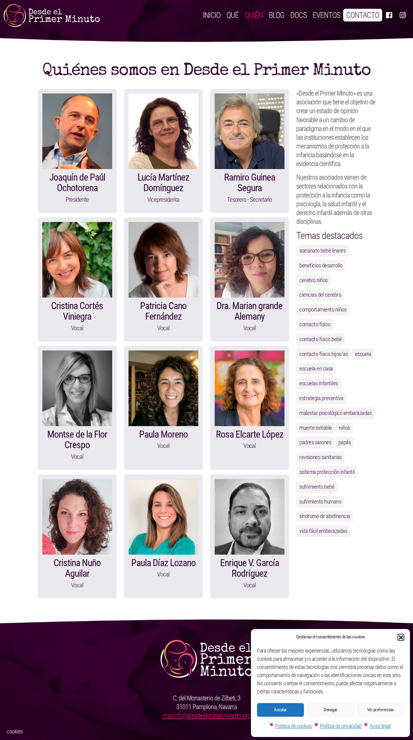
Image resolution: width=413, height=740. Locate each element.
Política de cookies (293, 726)
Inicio (211, 15)
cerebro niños (313, 280)
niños (344, 427)
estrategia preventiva (321, 398)
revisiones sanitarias (320, 457)
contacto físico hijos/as (323, 353)
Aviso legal (380, 726)
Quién (254, 15)
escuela (363, 353)
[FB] (389, 15)
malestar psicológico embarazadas (335, 412)
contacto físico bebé (320, 339)
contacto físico (314, 324)
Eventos (326, 15)
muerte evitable (315, 427)
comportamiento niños (322, 309)
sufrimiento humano (320, 501)
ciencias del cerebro (320, 294)
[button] (401, 637)
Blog (276, 15)
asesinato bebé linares (322, 250)
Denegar (330, 709)
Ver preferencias (380, 709)
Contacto (362, 15)
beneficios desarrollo (321, 265)
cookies (15, 731)
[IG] (402, 15)
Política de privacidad (341, 726)
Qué (232, 15)
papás (344, 442)
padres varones (315, 442)
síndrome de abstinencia (324, 516)
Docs (298, 15)
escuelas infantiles (318, 383)
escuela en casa (316, 368)
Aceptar (280, 709)
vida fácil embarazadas (323, 530)
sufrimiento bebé (316, 486)
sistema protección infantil (327, 471)
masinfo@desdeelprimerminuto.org (206, 715)
